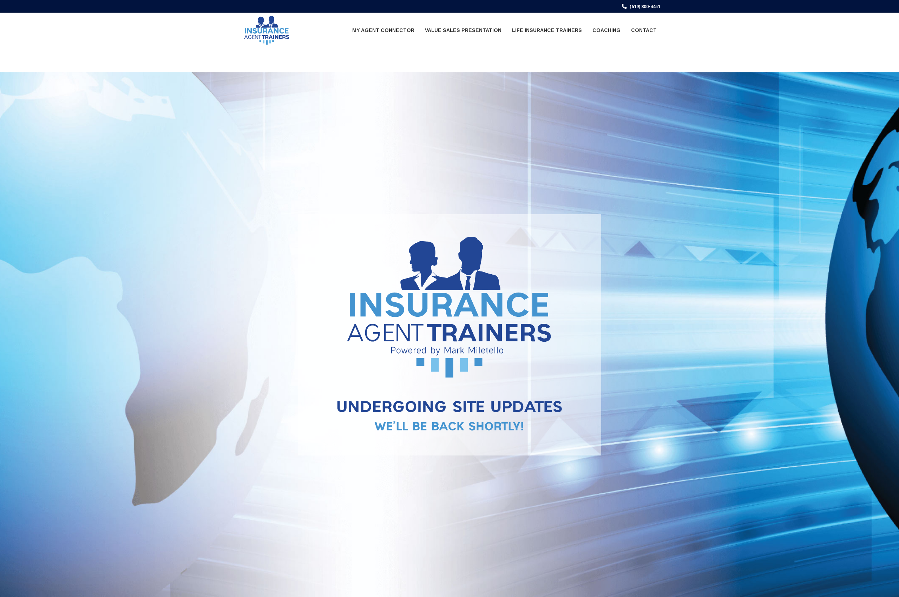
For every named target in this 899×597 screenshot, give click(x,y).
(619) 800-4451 (645, 6)
